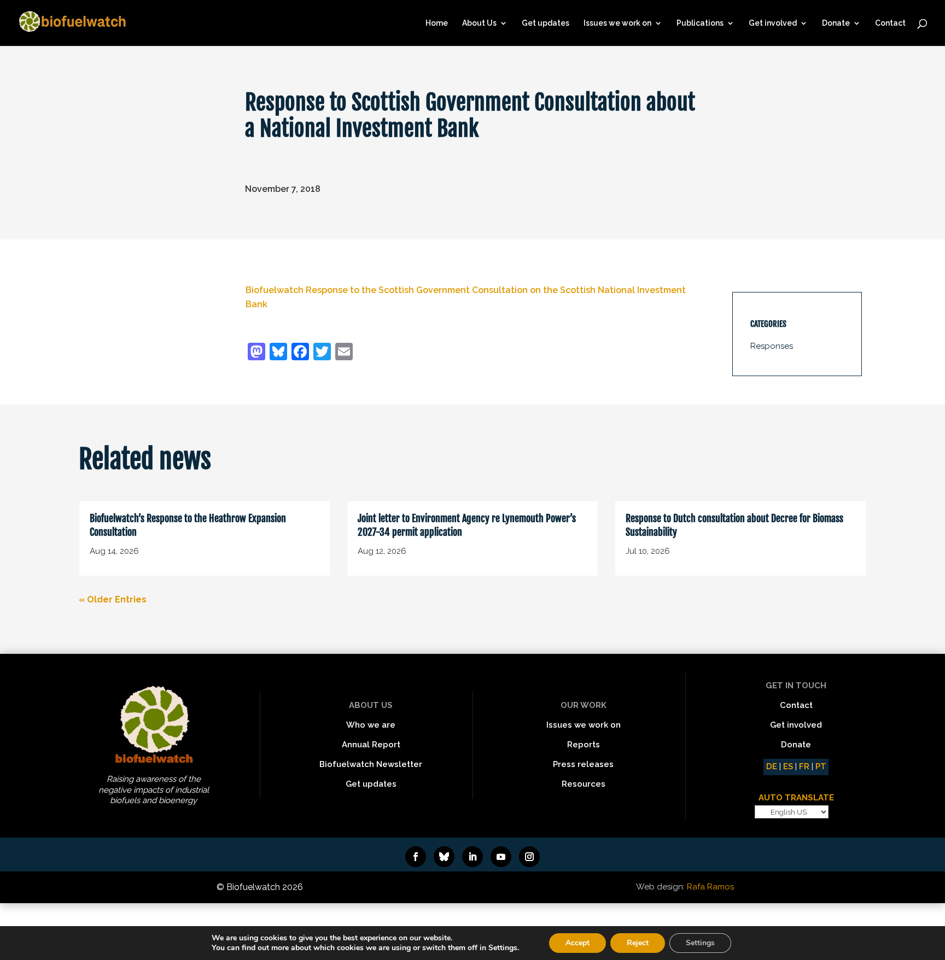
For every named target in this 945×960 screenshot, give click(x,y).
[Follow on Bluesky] (444, 856)
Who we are (370, 725)
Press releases (583, 764)
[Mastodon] (256, 353)
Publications (700, 23)
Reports (583, 745)
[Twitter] (322, 353)
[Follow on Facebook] (415, 856)
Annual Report (371, 745)
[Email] (344, 353)
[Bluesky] (278, 353)
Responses (771, 346)
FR (804, 766)
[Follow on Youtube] (501, 856)
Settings (700, 943)
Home (436, 23)
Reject (638, 943)
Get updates (545, 23)
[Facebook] (300, 353)
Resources (583, 784)
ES (788, 766)
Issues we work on (617, 23)
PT (820, 766)
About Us (479, 23)
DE (771, 766)
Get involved (773, 23)
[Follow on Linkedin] (472, 856)
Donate (836, 23)
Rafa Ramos (710, 887)
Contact (890, 23)
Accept (577, 943)
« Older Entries (113, 599)
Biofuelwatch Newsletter (370, 764)
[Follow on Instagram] (529, 856)
